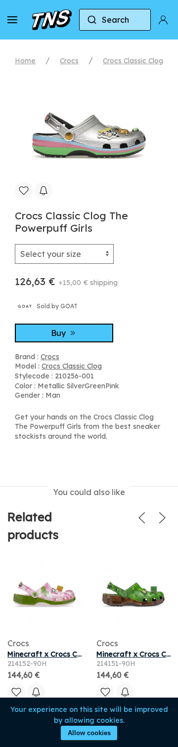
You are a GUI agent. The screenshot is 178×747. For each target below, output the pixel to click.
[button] (12, 20)
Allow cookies (89, 733)
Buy (59, 333)
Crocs (69, 60)
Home (25, 60)
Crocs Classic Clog (133, 60)
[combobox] (115, 20)
